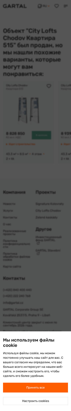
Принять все (35, 387)
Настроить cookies (35, 401)
